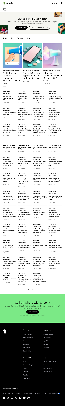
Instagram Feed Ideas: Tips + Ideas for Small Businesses (54, 147)
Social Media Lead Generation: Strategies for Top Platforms (54, 179)
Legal (18, 393)
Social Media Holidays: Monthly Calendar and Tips (9, 230)
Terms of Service (8, 393)
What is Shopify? (28, 334)
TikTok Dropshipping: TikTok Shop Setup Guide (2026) (39, 263)
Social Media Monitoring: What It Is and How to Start (55, 163)
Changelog (26, 378)
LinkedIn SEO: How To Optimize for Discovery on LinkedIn (24, 214)
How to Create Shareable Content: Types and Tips (8, 163)
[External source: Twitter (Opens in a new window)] (8, 398)
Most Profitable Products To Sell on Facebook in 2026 (54, 214)
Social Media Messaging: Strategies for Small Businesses (39, 130)
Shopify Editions (28, 337)
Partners (45, 344)
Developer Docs (48, 334)
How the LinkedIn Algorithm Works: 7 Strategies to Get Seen (39, 279)
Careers (25, 341)
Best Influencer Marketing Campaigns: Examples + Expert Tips (12, 78)
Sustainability (27, 351)
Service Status (47, 371)
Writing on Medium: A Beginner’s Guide (39, 213)
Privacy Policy (27, 393)
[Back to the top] (4, 331)
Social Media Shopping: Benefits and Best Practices (24, 163)
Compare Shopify (28, 365)
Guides (25, 368)
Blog (24, 361)
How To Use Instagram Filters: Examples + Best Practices (40, 198)
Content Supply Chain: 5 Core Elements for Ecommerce (9, 263)
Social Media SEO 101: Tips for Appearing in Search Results (24, 198)
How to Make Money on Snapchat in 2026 (9, 113)
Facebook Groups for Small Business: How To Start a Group (55, 98)
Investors (26, 344)
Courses (25, 371)
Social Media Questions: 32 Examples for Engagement (40, 179)
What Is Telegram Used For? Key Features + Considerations (55, 230)
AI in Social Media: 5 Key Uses (40, 246)
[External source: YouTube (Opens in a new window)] (12, 398)
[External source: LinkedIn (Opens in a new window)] (24, 398)
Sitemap (37, 393)
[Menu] (62, 3)
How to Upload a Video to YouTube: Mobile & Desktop (55, 198)
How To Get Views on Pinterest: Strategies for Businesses (39, 163)
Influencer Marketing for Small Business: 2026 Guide (52, 77)
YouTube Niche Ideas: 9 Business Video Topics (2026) (24, 147)
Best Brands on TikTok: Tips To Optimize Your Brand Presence (9, 147)
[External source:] (42, 290)
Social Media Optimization (11, 70)
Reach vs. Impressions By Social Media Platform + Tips (24, 230)
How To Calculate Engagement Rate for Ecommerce (24, 263)
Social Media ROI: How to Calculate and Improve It (9, 179)
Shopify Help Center (49, 361)
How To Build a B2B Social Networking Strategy (38, 98)
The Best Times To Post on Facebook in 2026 (24, 246)
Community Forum (49, 365)
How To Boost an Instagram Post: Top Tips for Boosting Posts (9, 214)
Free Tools (26, 375)
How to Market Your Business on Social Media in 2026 (54, 114)
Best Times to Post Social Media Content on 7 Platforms (25, 114)
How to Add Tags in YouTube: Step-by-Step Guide (55, 247)
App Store (46, 341)
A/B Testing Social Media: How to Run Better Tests (8, 247)
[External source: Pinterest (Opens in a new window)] (28, 398)
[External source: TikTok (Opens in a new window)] (20, 398)
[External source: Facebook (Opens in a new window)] (4, 398)
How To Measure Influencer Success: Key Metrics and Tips (9, 98)
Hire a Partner (47, 368)
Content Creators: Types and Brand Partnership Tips (31, 75)
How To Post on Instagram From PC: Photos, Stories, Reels (9, 198)
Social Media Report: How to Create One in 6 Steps (24, 130)
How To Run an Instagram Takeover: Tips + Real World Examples (24, 180)
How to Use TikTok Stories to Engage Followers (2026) (38, 114)
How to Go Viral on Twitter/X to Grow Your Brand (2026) (9, 130)
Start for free (54, 3)
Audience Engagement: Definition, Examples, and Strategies (40, 230)
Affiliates (46, 347)
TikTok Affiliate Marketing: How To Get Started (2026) (24, 279)
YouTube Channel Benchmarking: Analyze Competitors (40, 147)
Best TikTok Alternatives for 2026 (9, 279)
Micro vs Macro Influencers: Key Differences (22, 98)
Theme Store (47, 337)
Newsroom (26, 347)
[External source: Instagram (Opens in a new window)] (16, 398)
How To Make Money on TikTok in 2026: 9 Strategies (54, 263)
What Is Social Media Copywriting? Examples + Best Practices (55, 130)
